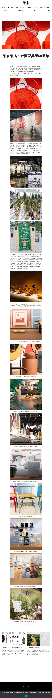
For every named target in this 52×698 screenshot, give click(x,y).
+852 (35, 10)
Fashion (28, 7)
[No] (50, 694)
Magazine (20, 10)
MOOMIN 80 (10, 7)
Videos (5, 10)
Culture (35, 7)
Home (3, 7)
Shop (48, 10)
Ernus (40, 59)
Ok (26, 696)
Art (17, 7)
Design (22, 7)
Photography (44, 7)
